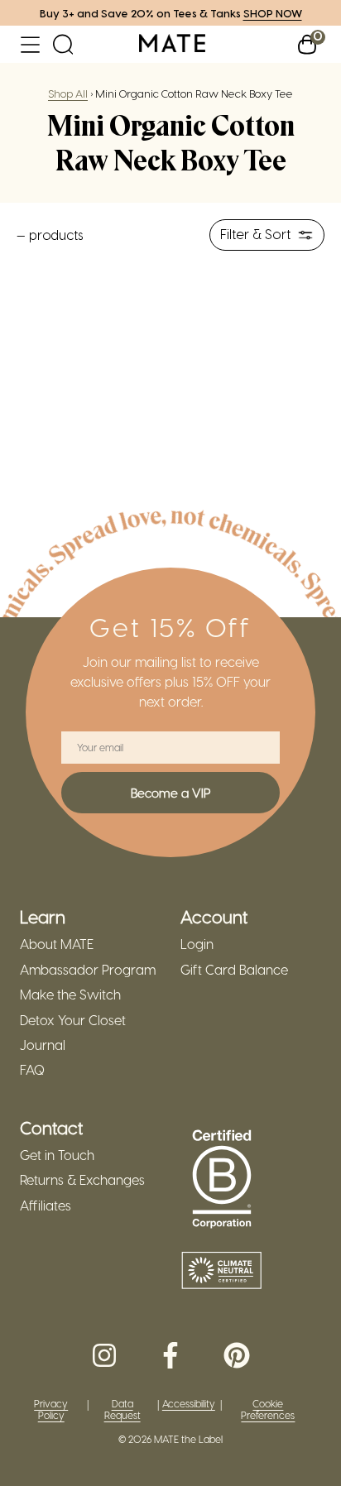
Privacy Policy (51, 1409)
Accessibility (188, 1403)
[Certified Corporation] (221, 1180)
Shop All (68, 93)
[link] (172, 44)
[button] (30, 44)
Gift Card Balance (234, 969)
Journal (42, 1045)
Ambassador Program (88, 969)
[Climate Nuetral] (221, 1271)
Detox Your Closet (73, 1020)
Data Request (122, 1409)
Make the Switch (70, 994)
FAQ (32, 1069)
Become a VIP (170, 792)
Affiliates (45, 1205)
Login (197, 944)
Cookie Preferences (268, 1409)
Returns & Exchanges (82, 1179)
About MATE (57, 944)
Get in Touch (57, 1155)
